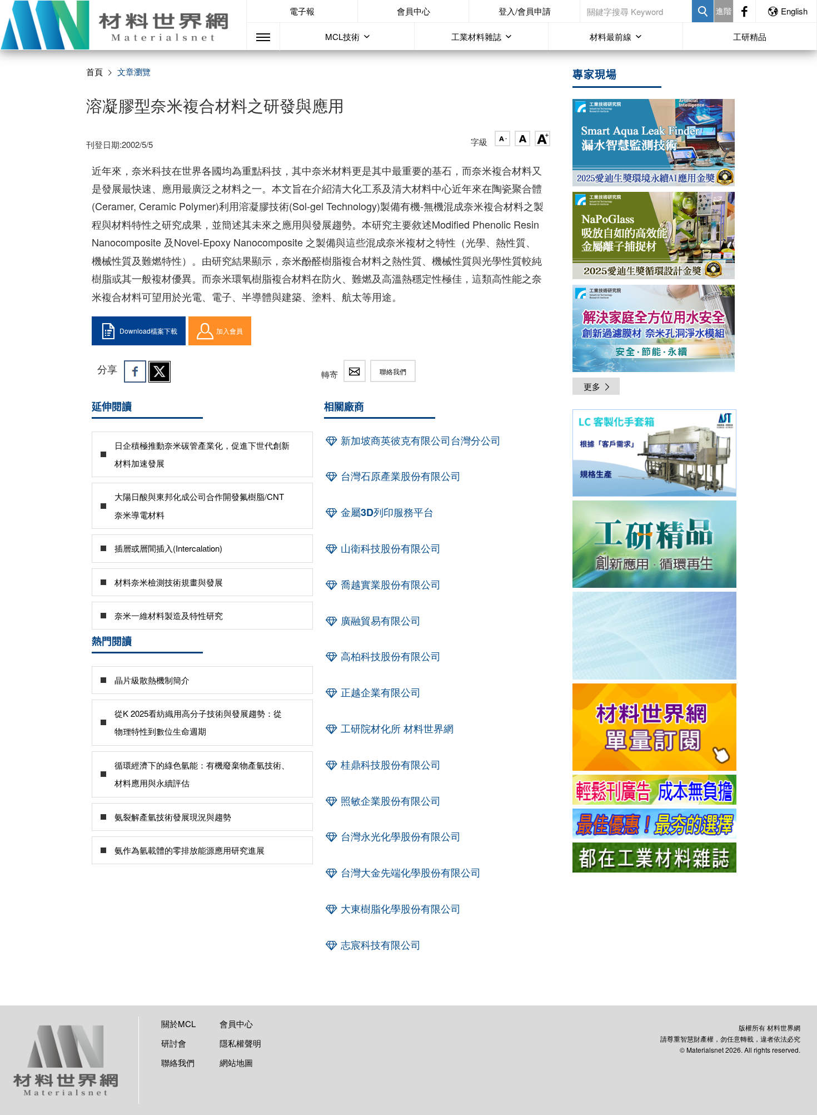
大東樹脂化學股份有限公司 (399, 908)
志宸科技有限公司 (379, 945)
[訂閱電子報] (654, 635)
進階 (723, 10)
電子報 (302, 11)
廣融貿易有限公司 (379, 620)
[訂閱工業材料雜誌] (654, 858)
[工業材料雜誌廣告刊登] (654, 824)
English (794, 11)
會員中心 (413, 11)
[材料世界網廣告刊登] (654, 790)
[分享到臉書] (135, 371)
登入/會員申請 (525, 11)
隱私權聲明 (240, 1043)
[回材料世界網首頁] (123, 25)
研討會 (173, 1043)
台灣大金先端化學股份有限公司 (409, 872)
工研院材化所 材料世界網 (396, 728)
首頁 (94, 71)
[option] (654, 454)
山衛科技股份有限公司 (389, 548)
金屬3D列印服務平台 (386, 512)
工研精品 (749, 36)
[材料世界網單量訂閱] (654, 727)
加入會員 (229, 330)
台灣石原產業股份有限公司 (399, 476)
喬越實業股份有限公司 (389, 584)
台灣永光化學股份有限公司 (399, 836)
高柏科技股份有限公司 (389, 656)
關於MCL (178, 1023)
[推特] (159, 371)
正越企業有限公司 (379, 692)
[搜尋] (703, 11)
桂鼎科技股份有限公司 (389, 764)
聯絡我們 (393, 371)
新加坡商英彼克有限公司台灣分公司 (419, 440)
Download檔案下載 (148, 330)
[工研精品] (654, 544)
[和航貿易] (654, 453)
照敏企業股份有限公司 (389, 801)
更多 (592, 386)
